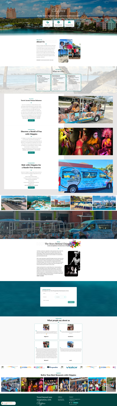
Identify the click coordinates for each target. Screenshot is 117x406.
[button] (31, 187)
